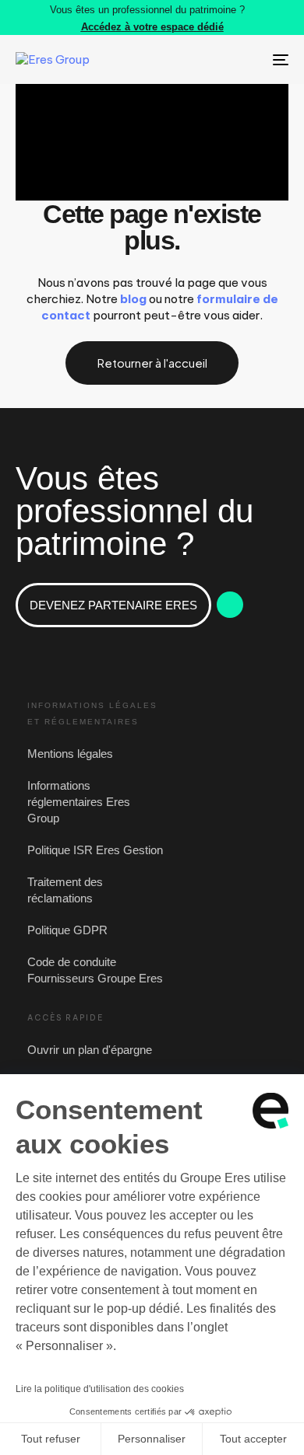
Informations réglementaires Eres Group (78, 802)
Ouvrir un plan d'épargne (89, 1049)
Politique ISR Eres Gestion (95, 850)
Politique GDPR (67, 930)
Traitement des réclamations (65, 890)
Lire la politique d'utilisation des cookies (100, 1388)
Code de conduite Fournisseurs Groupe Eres (95, 970)
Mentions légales (70, 753)
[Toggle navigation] (242, 59)
